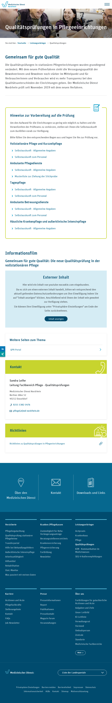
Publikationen (47, 609)
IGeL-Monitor (11, 570)
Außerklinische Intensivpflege (20, 552)
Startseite (22, 43)
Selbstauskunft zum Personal (31, 157)
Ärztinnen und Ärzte (14, 600)
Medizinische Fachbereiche (88, 643)
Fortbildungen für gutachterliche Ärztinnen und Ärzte (91, 602)
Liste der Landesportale (74, 672)
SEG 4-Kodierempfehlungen (88, 556)
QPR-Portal (15, 349)
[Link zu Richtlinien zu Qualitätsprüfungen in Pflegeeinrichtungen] (96, 445)
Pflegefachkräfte (13, 604)
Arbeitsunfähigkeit (14, 556)
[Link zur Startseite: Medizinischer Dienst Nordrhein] (13, 4)
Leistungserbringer (38, 43)
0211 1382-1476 (21, 404)
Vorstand (79, 625)
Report (43, 604)
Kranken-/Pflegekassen (51, 524)
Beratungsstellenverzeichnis (54, 538)
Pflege (78, 539)
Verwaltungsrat (82, 621)
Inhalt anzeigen (56, 318)
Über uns (79, 593)
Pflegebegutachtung (14, 530)
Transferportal (12, 543)
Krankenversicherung (50, 543)
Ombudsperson (82, 630)
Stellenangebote (13, 609)
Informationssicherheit (33, 691)
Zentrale (79, 634)
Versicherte (10, 524)
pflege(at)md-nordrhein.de (26, 410)
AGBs (48, 691)
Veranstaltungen (48, 622)
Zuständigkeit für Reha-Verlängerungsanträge (51, 532)
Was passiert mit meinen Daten (20, 574)
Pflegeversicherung (49, 547)
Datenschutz (90, 687)
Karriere (9, 593)
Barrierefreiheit (64, 687)
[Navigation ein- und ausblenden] (107, 4)
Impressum (78, 687)
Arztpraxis (80, 530)
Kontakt (56, 493)
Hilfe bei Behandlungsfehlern (19, 547)
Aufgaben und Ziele (84, 607)
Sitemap (65, 691)
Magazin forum (47, 618)
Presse (43, 593)
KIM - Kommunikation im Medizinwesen (87, 550)
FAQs (7, 618)
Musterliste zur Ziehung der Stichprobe (36, 176)
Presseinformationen (50, 600)
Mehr (79, 652)
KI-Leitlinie (80, 616)
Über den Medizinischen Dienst (21, 495)
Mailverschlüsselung (79, 691)
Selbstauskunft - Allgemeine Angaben (35, 150)
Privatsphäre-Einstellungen (27, 687)
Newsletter (45, 556)
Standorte (80, 639)
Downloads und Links (91, 493)
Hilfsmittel (10, 561)
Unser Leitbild (82, 612)
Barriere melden (49, 687)
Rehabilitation (12, 565)
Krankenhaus (81, 535)
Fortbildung (46, 552)
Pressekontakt (47, 613)
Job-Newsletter (12, 622)
